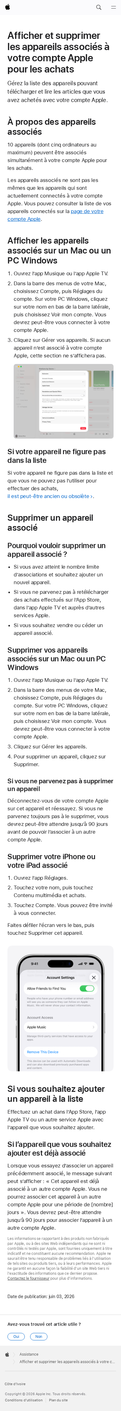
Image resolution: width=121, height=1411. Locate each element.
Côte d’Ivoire (15, 1384)
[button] (98, 7)
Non (39, 1336)
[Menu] (113, 7)
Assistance (29, 1354)
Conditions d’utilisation (24, 1400)
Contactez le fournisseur (28, 1278)
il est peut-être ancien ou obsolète (48, 496)
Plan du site (58, 1400)
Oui (16, 1336)
